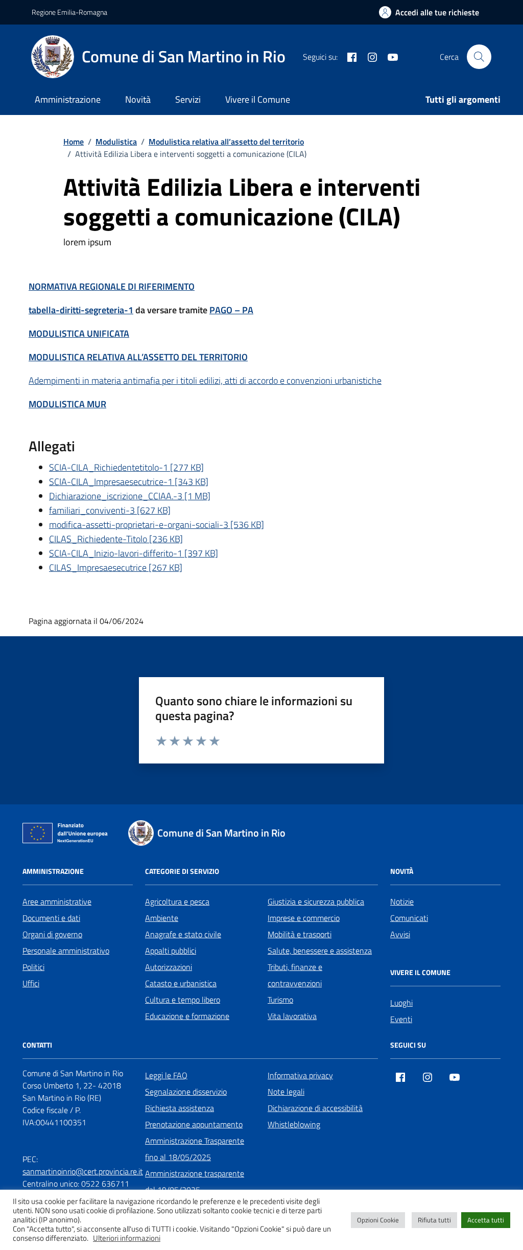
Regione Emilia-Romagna (69, 12)
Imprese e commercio (304, 918)
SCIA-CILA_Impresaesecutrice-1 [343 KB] (128, 482)
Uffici (30, 983)
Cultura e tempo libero (182, 999)
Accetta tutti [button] (485, 1220)
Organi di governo (52, 934)
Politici (33, 967)
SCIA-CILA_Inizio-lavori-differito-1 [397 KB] (133, 553)
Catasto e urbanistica (181, 983)
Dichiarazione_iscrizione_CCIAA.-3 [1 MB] (129, 496)
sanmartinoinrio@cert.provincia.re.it (82, 1171)
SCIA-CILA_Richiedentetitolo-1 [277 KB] (126, 467)
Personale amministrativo (65, 950)
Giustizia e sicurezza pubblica (316, 901)
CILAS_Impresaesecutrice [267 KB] (115, 567)
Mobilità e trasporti (299, 934)
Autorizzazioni (168, 967)
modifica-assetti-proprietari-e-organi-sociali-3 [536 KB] (156, 524)
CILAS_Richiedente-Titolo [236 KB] (116, 539)
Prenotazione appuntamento (194, 1124)
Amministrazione (68, 99)
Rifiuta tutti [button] (434, 1220)
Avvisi (400, 934)
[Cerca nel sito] (479, 56)
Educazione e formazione (187, 1016)
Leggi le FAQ (166, 1075)
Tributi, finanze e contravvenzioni (295, 975)
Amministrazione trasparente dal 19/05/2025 (194, 1181)
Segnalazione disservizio (186, 1091)
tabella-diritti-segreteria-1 (81, 310)
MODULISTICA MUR (67, 404)
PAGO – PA (231, 310)
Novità (138, 99)
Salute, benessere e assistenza (320, 950)
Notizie (402, 901)
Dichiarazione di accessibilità (315, 1108)
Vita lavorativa (292, 1016)
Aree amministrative (56, 901)
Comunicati (409, 918)
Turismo (280, 999)
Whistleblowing (294, 1124)
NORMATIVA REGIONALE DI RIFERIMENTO (112, 286)
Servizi (188, 99)
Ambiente (161, 918)
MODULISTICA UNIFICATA (79, 333)
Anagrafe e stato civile (183, 934)
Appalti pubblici (170, 950)
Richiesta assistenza (179, 1108)
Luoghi (401, 1003)
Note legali (286, 1091)
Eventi (401, 1019)
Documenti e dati (51, 918)
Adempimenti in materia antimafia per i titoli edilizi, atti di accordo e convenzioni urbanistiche (205, 380)
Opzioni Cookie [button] (378, 1220)
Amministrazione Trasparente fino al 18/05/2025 (194, 1149)
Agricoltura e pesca (177, 901)
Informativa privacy (300, 1075)
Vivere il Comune (257, 99)
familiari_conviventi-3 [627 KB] (110, 510)
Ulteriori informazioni (126, 1238)
